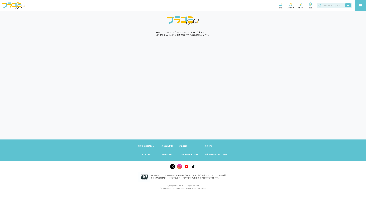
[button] (280, 5)
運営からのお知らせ (146, 146)
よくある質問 (167, 146)
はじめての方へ (144, 154)
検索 (348, 5)
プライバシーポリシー (188, 154)
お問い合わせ (167, 154)
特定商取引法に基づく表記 (216, 154)
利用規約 (183, 146)
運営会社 (208, 146)
